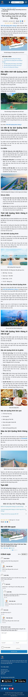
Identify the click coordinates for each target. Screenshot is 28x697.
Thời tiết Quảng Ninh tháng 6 (9, 25)
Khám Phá (9, 8)
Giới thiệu (5, 694)
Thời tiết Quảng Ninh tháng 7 (14, 124)
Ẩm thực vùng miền (5, 671)
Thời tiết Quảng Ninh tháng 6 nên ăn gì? (13, 65)
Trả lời (2, 562)
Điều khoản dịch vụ (14, 695)
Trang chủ (3, 8)
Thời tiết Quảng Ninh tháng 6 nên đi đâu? (13, 63)
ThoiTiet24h (24, 438)
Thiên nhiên (3, 672)
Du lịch (14, 8)
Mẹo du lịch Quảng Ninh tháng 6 (11, 67)
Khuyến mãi (14, 694)
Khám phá (9, 694)
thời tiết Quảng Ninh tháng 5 (10, 289)
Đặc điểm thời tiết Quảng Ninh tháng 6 (12, 58)
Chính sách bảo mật (20, 694)
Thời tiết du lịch (4, 669)
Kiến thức (3, 673)
